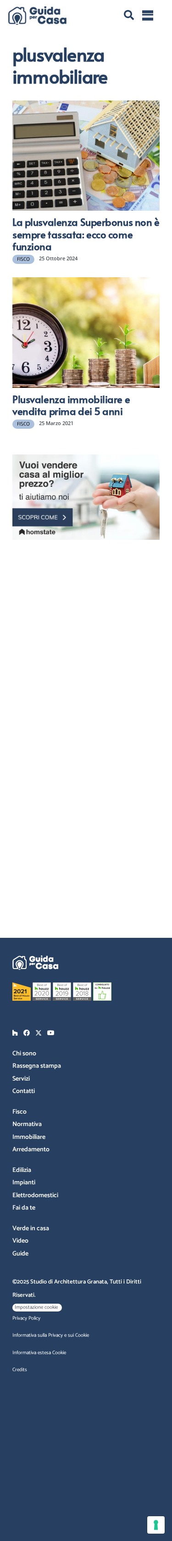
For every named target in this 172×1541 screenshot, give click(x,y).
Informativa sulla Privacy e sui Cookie (50, 1335)
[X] (38, 1033)
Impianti (23, 1182)
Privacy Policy (26, 1318)
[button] (129, 15)
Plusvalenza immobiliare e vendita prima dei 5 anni (71, 405)
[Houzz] (15, 1033)
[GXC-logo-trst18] (37, 15)
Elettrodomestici (35, 1195)
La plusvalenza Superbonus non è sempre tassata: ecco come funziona (86, 234)
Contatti (23, 1091)
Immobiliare (28, 1137)
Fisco (19, 1112)
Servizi (21, 1079)
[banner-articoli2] (86, 496)
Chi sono (24, 1053)
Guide (20, 1254)
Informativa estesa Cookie (39, 1353)
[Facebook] (26, 1033)
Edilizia (21, 1170)
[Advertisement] (86, 634)
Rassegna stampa (36, 1066)
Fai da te (23, 1208)
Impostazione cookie (36, 1307)
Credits (19, 1370)
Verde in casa (30, 1228)
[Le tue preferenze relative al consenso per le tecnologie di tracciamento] (156, 1525)
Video (20, 1241)
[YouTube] (51, 1033)
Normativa (27, 1124)
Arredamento (31, 1149)
